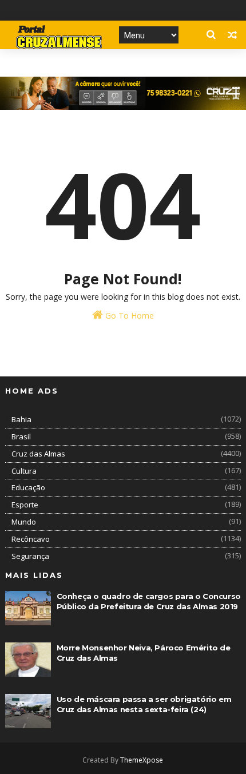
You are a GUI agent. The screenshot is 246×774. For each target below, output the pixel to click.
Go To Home (128, 315)
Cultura (24, 471)
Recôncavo (30, 539)
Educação (28, 487)
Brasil (21, 436)
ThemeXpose (141, 760)
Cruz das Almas (38, 453)
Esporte (24, 504)
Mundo (23, 522)
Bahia (21, 419)
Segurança (30, 556)
